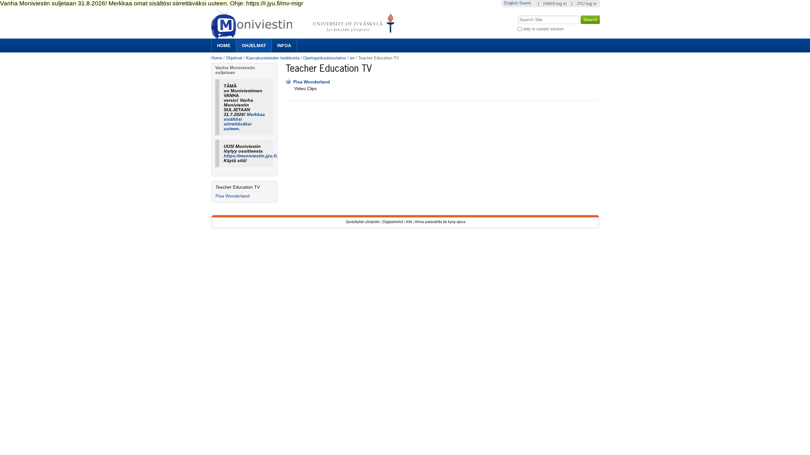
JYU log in (586, 3)
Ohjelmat (254, 45)
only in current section (543, 29)
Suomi (525, 3)
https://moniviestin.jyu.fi (250, 156)
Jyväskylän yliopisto (363, 222)
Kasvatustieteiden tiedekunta (272, 58)
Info (409, 222)
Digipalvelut (393, 222)
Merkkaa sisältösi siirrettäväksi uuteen (244, 121)
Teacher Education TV (237, 187)
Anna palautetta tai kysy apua (440, 222)
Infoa (284, 45)
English (511, 3)
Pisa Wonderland (311, 82)
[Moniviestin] (304, 36)
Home (223, 45)
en (352, 58)
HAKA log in (555, 3)
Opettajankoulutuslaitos (324, 58)
